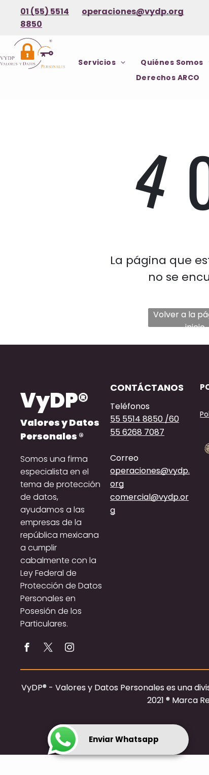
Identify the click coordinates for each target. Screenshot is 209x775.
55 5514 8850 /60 (144, 419)
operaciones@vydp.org (133, 11)
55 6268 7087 (137, 432)
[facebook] (26, 648)
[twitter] (48, 648)
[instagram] (69, 648)
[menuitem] (102, 62)
